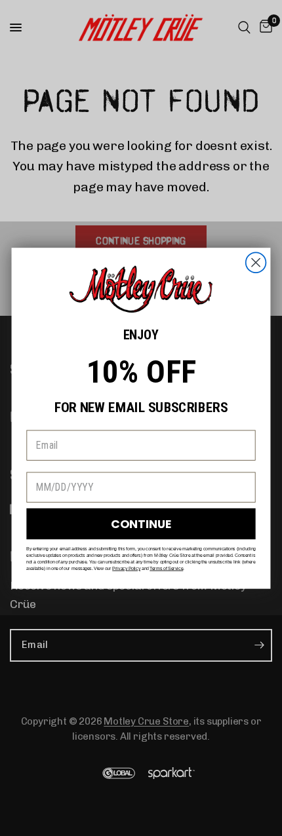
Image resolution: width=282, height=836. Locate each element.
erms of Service (167, 568)
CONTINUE (141, 524)
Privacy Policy (126, 568)
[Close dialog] (256, 262)
